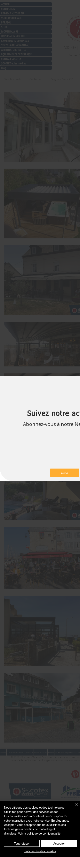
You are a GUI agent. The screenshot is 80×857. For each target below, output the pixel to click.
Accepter (59, 843)
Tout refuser (22, 843)
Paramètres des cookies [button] (40, 851)
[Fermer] (74, 807)
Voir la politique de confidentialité (39, 833)
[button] (64, 473)
